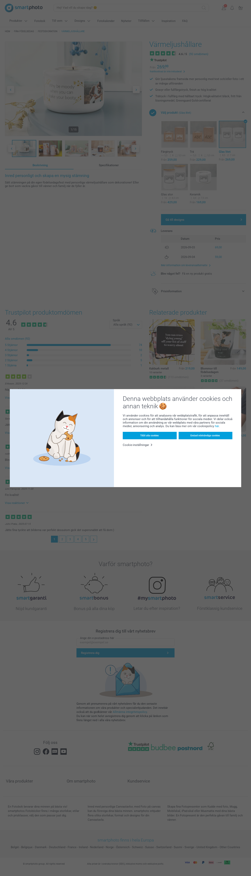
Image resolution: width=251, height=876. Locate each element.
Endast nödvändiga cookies (205, 435)
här (217, 426)
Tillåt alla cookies (149, 435)
